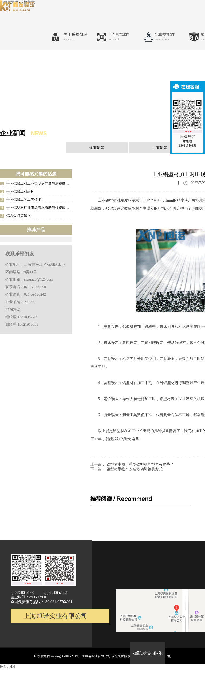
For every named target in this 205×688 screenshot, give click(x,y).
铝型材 (118, 431)
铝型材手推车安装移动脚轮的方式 (135, 469)
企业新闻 (96, 148)
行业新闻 (159, 148)
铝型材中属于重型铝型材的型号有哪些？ (140, 464)
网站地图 (7, 667)
